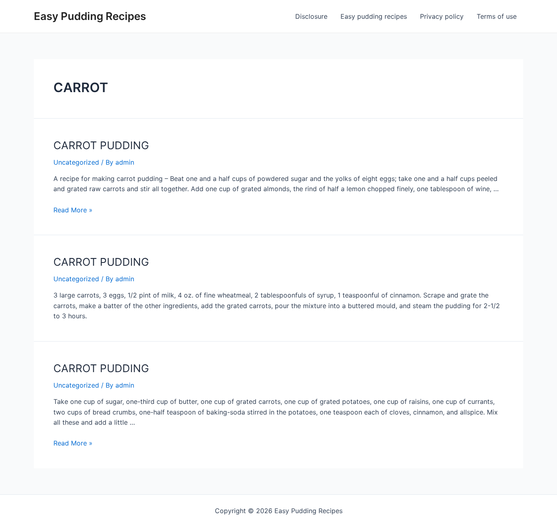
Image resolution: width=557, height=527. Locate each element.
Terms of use (497, 16)
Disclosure (311, 16)
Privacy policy (442, 16)
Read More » (73, 210)
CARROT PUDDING (101, 145)
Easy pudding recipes (373, 16)
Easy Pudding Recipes (90, 16)
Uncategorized (76, 162)
